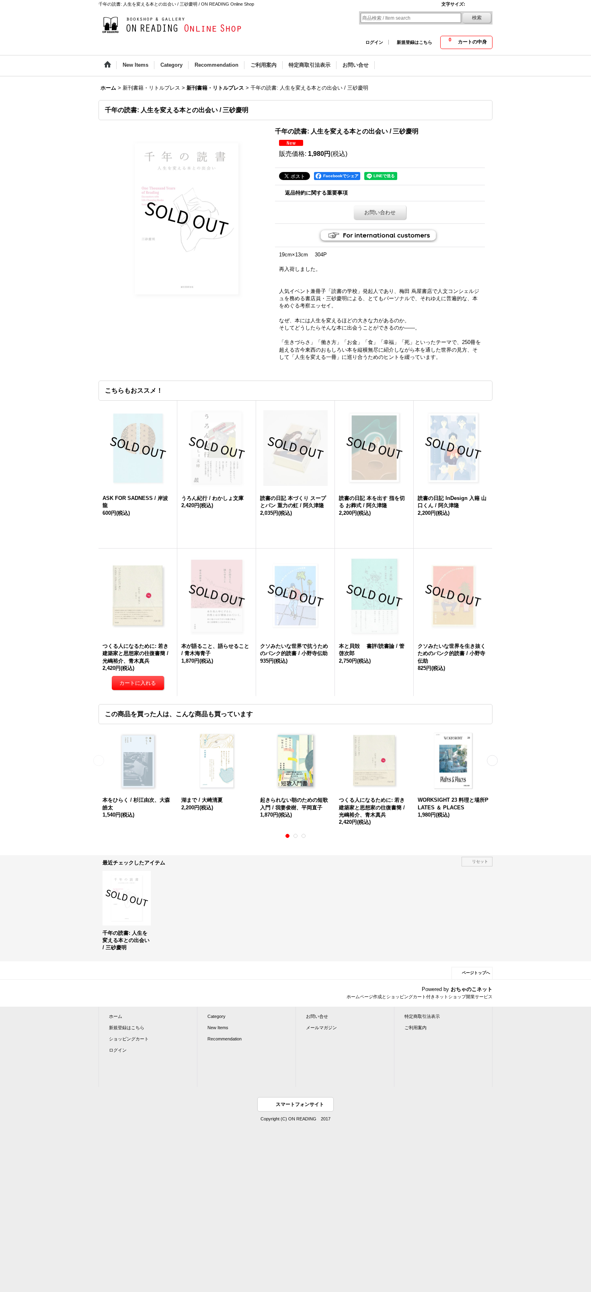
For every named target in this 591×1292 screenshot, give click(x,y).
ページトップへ (476, 973)
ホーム (115, 1016)
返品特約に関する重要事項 (316, 193)
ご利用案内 (415, 1027)
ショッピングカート (129, 1038)
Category (216, 1016)
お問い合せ (317, 1016)
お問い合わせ (380, 212)
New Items (217, 1027)
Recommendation (224, 1038)
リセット (480, 861)
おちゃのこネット (471, 989)
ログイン (374, 42)
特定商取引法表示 (422, 1016)
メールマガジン (321, 1027)
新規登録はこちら (414, 42)
